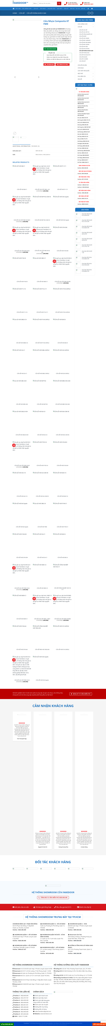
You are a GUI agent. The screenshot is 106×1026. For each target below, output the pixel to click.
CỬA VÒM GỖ (82, 61)
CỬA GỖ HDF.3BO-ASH (22, 404)
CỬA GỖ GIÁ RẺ (82, 36)
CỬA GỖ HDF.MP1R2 (42, 404)
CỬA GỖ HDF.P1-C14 (22, 312)
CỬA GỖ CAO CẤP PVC (84, 32)
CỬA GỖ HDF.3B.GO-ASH (22, 435)
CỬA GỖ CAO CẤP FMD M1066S (62, 619)
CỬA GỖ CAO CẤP (83, 30)
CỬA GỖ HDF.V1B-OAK (62, 250)
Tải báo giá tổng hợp (43, 907)
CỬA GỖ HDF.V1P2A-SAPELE (62, 312)
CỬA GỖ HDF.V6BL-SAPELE (42, 373)
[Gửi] (59, 3)
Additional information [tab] (21, 146)
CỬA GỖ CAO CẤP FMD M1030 (62, 281)
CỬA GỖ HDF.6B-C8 (63, 343)
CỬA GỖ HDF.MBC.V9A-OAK (62, 404)
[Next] (38, 77)
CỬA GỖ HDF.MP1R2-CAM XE (42, 220)
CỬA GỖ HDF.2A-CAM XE (42, 496)
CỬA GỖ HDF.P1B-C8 (22, 281)
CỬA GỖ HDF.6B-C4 (63, 557)
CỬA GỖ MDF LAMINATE (84, 40)
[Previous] (15, 77)
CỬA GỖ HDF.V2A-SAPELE (62, 373)
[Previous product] (92, 13)
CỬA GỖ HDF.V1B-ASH (62, 465)
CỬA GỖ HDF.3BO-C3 (42, 588)
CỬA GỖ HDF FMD (42, 527)
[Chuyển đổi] (93, 24)
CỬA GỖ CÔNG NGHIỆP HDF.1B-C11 (62, 588)
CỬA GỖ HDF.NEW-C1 (22, 619)
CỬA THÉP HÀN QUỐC (83, 70)
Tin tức (78, 8)
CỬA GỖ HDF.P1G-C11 (42, 312)
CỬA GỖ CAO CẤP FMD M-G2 (22, 588)
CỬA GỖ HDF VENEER (84, 38)
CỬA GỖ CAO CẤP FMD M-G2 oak (42, 251)
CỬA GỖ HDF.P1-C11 (62, 189)
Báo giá (72, 8)
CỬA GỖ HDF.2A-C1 (22, 373)
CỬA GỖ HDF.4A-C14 (22, 496)
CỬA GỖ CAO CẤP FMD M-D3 (22, 680)
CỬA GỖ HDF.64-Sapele (22, 527)
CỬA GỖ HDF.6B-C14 (62, 496)
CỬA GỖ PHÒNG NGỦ (84, 52)
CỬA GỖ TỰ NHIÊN (83, 59)
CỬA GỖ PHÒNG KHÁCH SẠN (36, 13)
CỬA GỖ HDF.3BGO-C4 (22, 343)
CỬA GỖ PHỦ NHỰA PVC (85, 55)
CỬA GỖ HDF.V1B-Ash (22, 649)
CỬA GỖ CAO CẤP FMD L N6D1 (42, 619)
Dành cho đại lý (85, 907)
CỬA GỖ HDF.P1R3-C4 (42, 465)
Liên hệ (83, 8)
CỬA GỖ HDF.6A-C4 (42, 435)
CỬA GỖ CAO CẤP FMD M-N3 (22, 465)
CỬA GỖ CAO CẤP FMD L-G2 (42, 189)
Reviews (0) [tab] (36, 146)
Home (15, 13)
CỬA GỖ (36, 8)
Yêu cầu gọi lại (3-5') (63, 907)
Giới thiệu (18, 8)
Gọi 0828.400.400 (7, 1024)
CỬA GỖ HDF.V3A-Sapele (62, 220)
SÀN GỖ (66, 8)
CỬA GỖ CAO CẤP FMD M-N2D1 (22, 220)
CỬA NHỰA (43, 8)
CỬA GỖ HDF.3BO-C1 (42, 281)
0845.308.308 (77, 953)
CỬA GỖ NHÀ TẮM (83, 46)
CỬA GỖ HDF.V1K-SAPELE (62, 649)
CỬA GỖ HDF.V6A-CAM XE (62, 435)
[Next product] (89, 13)
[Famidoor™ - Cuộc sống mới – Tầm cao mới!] (22, 3)
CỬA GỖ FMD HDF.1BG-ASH (42, 649)
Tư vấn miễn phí (100, 1024)
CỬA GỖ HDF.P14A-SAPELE (42, 343)
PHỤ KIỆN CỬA (51, 8)
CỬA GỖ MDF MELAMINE (85, 42)
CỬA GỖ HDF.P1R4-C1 (62, 527)
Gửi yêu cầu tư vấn (21, 907)
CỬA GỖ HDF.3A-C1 (42, 557)
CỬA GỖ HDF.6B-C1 (22, 189)
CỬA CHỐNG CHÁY (27, 8)
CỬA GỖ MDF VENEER (84, 44)
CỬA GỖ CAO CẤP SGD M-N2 (22, 250)
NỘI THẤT (59, 8)
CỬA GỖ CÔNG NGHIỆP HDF (85, 34)
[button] (88, 8)
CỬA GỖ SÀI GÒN (83, 57)
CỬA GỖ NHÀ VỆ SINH (84, 48)
